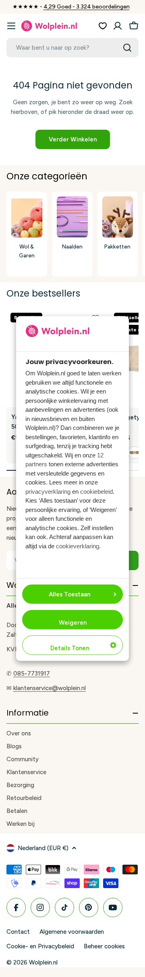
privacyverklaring (47, 491)
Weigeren (73, 622)
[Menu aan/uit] (11, 26)
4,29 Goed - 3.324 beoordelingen (87, 6)
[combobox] (72, 47)
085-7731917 (31, 673)
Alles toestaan (69, 594)
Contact (18, 931)
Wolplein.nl (43, 962)
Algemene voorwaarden (71, 931)
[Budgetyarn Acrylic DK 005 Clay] (134, 452)
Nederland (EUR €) (43, 848)
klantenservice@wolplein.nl (49, 688)
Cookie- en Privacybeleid (40, 946)
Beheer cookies (104, 946)
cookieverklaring (77, 545)
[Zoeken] (127, 48)
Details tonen (69, 647)
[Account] (117, 26)
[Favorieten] (102, 25)
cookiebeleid (96, 491)
